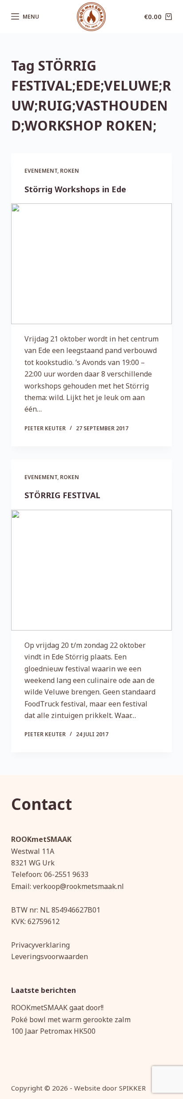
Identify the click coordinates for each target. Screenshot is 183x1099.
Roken (69, 171)
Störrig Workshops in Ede (75, 189)
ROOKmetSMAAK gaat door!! (57, 1007)
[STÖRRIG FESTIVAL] (91, 570)
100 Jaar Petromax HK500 (53, 1031)
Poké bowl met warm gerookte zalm (71, 1019)
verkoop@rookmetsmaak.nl (78, 886)
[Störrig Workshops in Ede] (91, 263)
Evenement (40, 171)
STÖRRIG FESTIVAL (62, 495)
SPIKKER (132, 1087)
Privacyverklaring (40, 945)
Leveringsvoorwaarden (49, 956)
